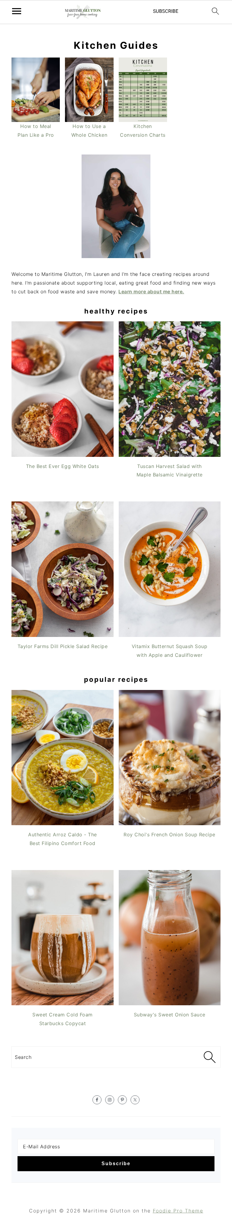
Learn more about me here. (151, 292)
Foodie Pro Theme (178, 1211)
